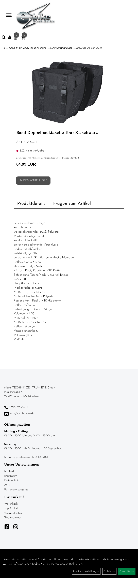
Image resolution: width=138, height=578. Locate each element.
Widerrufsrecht (13, 517)
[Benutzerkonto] (9, 37)
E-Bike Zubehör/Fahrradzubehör (28, 48)
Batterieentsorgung (16, 489)
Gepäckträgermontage (89, 48)
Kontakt (9, 471)
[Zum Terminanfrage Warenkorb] (15, 38)
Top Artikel (11, 508)
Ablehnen (109, 571)
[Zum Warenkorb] (23, 38)
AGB (7, 485)
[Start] (4, 48)
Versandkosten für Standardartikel (60, 158)
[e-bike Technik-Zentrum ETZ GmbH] (35, 16)
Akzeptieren (126, 571)
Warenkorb (11, 503)
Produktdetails (31, 203)
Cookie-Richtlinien (71, 564)
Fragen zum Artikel (72, 203)
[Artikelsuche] (4, 38)
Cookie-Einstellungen (86, 571)
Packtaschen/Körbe (61, 48)
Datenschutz (11, 480)
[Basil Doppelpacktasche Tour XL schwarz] (69, 92)
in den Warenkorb (33, 180)
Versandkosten (13, 513)
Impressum (10, 475)
